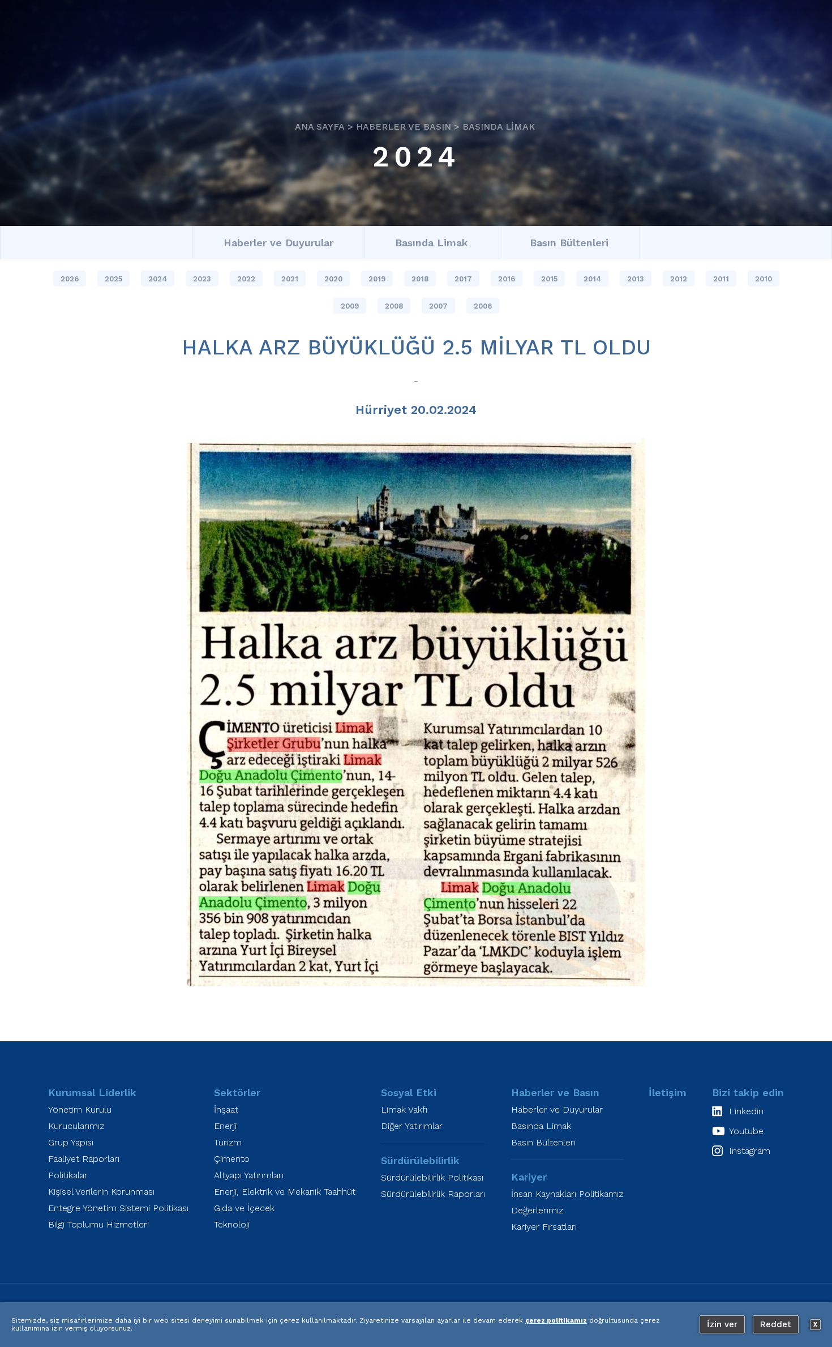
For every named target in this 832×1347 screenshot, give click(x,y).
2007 (438, 306)
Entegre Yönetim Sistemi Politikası (118, 1208)
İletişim (668, 1092)
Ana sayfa (320, 126)
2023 (202, 279)
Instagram (749, 1150)
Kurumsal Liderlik (92, 1092)
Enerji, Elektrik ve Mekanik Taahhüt (284, 1191)
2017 (463, 279)
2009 (350, 306)
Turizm (228, 1142)
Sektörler (237, 1092)
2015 (549, 279)
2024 (416, 156)
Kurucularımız (76, 1126)
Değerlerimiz (537, 1210)
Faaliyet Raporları (83, 1158)
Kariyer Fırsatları (544, 1226)
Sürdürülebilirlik (420, 1160)
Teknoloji (232, 1224)
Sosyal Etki (408, 1092)
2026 (70, 279)
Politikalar (68, 1175)
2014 (592, 279)
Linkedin (746, 1111)
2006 (483, 306)
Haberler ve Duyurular (278, 243)
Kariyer (529, 1177)
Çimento (232, 1158)
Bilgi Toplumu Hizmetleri (98, 1224)
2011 (721, 279)
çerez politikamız (556, 1320)
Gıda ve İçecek (244, 1208)
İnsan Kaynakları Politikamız (567, 1193)
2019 (376, 279)
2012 (678, 279)
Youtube (746, 1131)
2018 (419, 279)
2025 (113, 279)
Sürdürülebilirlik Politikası (432, 1177)
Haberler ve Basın (403, 126)
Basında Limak (498, 126)
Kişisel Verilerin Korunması (101, 1191)
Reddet (775, 1324)
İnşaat (226, 1109)
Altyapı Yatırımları (249, 1175)
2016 (506, 279)
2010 (763, 279)
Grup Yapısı (70, 1142)
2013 (635, 279)
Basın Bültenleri (569, 243)
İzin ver (722, 1324)
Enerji (225, 1126)
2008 (394, 306)
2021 (289, 279)
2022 (246, 279)
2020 (333, 279)
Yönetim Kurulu (79, 1109)
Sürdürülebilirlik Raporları (433, 1193)
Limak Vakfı (404, 1109)
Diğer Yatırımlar (412, 1126)
